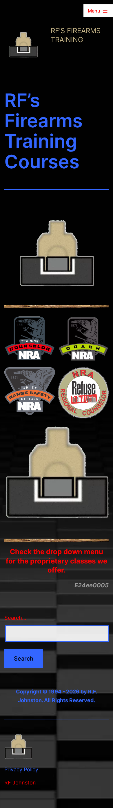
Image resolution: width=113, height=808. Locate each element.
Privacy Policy (21, 769)
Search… (15, 618)
